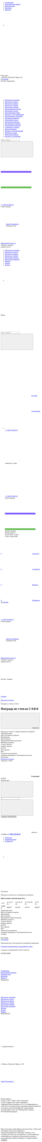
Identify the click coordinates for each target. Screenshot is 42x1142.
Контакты (4, 976)
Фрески (3, 1012)
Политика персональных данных (12, 946)
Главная (3, 696)
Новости (4, 978)
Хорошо (4, 1140)
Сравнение (35, 728)
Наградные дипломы (8, 997)
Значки (3, 1010)
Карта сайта (28, 946)
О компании (5, 971)
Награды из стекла (7, 700)
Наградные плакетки (8, 1006)
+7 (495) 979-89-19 (7, 205)
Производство (6, 974)
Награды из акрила (7, 1001)
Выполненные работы (8, 972)
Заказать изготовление (9, 816)
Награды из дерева (7, 1003)
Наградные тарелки (7, 1004)
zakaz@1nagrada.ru (12, 224)
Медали (3, 1008)
